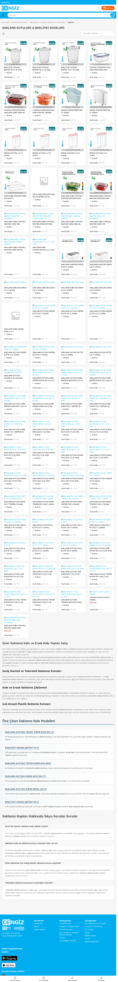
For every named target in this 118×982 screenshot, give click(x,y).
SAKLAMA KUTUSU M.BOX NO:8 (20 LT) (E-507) (43, 479)
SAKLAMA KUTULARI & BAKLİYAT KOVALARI (47, 22)
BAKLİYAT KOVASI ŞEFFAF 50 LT (22, 802)
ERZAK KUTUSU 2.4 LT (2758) (70, 154)
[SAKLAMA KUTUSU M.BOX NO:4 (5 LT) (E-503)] (43, 448)
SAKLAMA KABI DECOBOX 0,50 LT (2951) (72, 265)
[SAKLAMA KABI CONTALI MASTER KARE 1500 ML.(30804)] (72, 216)
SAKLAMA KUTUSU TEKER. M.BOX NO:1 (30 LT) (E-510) (101, 575)
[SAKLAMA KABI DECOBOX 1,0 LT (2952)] (101, 250)
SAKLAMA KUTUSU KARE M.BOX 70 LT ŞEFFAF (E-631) (14, 430)
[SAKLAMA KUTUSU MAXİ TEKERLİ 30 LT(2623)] (72, 497)
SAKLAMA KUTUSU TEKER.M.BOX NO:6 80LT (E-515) (71, 601)
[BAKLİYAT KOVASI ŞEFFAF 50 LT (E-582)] (43, 53)
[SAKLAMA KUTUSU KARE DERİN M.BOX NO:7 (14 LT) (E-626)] (15, 398)
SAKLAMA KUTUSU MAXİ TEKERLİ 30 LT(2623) (71, 503)
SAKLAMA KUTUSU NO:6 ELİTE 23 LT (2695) (71, 549)
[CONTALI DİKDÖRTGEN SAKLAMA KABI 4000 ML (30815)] (15, 96)
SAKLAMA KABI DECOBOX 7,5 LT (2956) (101, 289)
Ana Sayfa (5, 22)
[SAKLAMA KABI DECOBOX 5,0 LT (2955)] (72, 283)
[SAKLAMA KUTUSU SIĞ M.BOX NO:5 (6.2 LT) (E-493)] (15, 568)
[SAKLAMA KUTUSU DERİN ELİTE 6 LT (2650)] (15, 348)
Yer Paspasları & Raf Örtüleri (95, 923)
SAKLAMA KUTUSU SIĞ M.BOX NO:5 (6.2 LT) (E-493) (14, 575)
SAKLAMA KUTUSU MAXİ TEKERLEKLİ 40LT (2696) (43, 503)
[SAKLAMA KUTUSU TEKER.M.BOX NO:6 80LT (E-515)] (72, 594)
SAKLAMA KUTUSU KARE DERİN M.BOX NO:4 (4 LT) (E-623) (43, 379)
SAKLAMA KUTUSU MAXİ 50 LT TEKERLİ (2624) (14, 503)
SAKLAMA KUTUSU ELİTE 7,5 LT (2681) (100, 353)
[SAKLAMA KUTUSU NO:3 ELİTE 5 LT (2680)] (101, 520)
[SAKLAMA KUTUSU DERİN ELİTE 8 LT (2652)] (43, 348)
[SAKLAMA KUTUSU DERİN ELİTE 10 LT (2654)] (43, 306)
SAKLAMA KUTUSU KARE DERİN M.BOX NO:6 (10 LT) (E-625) (101, 379)
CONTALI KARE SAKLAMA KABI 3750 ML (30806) (43, 111)
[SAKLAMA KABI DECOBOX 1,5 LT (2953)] (15, 283)
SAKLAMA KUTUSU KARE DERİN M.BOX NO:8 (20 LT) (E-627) (43, 405)
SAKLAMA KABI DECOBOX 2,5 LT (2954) (43, 289)
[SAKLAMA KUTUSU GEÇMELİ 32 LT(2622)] (15, 371)
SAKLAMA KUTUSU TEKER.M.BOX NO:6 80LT (28, 763)
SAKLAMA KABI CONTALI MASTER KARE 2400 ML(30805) (15, 626)
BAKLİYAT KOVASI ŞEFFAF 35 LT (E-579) (13, 68)
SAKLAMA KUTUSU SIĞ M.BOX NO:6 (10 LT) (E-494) (42, 573)
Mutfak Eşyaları (90, 936)
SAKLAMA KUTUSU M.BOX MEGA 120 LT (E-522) (43, 430)
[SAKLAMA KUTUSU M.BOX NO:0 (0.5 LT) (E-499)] (72, 424)
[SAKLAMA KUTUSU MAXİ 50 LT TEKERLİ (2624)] (15, 497)
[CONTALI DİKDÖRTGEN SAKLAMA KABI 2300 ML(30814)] (101, 53)
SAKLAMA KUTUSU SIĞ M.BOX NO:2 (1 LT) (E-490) (101, 549)
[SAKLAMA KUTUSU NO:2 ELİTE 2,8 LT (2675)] (72, 520)
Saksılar (87, 939)
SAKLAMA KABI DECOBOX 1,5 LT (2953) (15, 289)
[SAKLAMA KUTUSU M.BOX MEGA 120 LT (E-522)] (43, 424)
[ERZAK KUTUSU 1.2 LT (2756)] (15, 139)
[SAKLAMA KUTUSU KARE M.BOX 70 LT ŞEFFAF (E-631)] (15, 424)
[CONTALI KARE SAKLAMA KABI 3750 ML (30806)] (43, 96)
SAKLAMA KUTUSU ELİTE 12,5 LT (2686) (72, 353)
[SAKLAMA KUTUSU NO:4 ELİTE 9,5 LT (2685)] (15, 544)
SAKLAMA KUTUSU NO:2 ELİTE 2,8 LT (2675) (71, 526)
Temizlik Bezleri (65, 923)
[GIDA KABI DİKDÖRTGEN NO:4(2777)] (15, 182)
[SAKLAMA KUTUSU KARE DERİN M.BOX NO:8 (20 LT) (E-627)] (43, 398)
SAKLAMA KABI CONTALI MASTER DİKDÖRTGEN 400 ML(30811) (100, 197)
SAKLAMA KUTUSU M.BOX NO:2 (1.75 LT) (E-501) (101, 430)
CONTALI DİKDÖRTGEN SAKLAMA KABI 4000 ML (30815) (14, 111)
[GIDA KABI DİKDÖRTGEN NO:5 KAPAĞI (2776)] (43, 181)
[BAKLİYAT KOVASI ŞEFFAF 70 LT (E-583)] (72, 53)
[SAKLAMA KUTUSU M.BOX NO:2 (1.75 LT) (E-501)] (101, 424)
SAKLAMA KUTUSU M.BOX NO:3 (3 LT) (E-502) (15, 454)
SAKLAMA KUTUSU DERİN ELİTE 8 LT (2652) (43, 353)
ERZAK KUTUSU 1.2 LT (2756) (13, 154)
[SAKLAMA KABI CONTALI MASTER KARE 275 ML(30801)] (101, 216)
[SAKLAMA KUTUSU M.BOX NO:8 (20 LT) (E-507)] (43, 474)
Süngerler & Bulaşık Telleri (69, 926)
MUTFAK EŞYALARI (19, 22)
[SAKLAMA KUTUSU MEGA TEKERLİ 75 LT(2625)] (15, 520)
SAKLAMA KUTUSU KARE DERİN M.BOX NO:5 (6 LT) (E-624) (72, 379)
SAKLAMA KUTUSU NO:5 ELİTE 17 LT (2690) (42, 549)
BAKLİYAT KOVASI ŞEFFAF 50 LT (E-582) (41, 68)
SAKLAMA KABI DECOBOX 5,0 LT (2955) (72, 289)
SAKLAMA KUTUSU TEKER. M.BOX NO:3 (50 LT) (29, 732)
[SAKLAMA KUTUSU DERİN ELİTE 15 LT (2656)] (72, 306)
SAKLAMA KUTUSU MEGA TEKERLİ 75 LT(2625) (15, 526)
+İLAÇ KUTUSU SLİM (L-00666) (100, 598)
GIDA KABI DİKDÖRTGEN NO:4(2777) (15, 197)
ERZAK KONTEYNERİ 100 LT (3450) (72, 111)
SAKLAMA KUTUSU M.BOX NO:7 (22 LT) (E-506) (15, 479)
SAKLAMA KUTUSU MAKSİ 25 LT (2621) (101, 479)
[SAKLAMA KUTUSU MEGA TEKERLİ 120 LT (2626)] (101, 497)
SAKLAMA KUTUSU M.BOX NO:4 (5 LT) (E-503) (43, 454)
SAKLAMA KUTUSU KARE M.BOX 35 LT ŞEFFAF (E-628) (71, 405)
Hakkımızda (38, 923)
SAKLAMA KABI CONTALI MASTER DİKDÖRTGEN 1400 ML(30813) (43, 222)
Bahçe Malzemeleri (92, 942)
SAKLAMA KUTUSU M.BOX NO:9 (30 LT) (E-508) (72, 479)
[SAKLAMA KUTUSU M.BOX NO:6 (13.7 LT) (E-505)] (101, 449)
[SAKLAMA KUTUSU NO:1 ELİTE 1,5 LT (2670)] (43, 520)
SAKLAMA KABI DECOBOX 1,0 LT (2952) (101, 265)
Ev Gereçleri (89, 929)
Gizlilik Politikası (40, 929)
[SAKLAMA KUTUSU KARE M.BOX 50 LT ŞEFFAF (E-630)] (101, 398)
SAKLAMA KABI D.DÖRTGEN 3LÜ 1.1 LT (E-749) (43, 248)
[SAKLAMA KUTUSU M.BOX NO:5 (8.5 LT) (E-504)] (72, 449)
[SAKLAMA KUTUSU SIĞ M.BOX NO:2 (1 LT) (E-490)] (101, 544)
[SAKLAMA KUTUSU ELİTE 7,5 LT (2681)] (101, 348)
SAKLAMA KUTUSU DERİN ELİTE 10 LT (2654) (43, 312)
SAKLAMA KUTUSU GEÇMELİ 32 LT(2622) (13, 376)
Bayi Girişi (110, 8)
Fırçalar (62, 938)
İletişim (36, 926)
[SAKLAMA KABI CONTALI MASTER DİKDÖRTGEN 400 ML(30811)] (101, 182)
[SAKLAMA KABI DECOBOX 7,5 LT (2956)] (101, 283)
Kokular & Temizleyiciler (94, 926)
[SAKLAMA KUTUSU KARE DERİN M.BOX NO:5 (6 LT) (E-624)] (72, 372)
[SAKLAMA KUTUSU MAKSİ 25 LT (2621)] (101, 474)
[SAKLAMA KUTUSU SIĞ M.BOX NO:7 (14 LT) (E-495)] (72, 567)
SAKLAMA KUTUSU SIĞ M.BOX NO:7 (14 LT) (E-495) (71, 573)
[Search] (112, 15)
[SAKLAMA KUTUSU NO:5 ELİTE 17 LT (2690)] (43, 544)
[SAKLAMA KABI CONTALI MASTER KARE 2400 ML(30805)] (15, 620)
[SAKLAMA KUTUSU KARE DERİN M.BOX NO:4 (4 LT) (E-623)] (43, 372)
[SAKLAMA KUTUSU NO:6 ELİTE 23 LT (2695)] (72, 544)
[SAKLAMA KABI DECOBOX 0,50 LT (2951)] (72, 250)
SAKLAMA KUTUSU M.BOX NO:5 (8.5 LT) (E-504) (72, 456)
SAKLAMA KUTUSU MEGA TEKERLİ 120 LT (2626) (100, 503)
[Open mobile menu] (3, 15)
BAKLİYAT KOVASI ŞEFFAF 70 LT (22, 747)
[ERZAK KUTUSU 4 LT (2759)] (101, 139)
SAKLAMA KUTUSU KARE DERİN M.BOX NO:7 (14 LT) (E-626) (15, 405)
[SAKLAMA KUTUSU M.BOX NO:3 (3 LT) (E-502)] (15, 448)
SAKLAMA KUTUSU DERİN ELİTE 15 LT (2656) (72, 312)
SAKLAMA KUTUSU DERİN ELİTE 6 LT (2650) (15, 353)
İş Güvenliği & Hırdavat (67, 941)
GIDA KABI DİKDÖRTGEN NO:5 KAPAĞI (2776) (43, 195)
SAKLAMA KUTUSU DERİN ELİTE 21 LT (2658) (101, 312)
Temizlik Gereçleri (65, 929)
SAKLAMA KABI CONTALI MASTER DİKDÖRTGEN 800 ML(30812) (72, 197)
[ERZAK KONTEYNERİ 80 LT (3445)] (101, 96)
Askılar (87, 933)
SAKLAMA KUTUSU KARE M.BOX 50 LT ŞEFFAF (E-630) (100, 405)
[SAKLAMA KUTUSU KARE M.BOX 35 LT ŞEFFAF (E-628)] (72, 398)
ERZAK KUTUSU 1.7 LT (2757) (41, 154)
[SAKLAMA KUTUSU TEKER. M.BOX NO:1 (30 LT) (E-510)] (101, 568)
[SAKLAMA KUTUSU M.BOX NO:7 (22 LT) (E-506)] (15, 474)
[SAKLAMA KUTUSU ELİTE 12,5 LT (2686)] (72, 348)
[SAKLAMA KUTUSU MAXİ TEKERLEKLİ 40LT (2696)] (43, 497)
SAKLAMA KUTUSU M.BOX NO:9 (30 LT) (25, 776)
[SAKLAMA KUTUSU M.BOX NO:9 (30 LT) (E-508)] (72, 474)
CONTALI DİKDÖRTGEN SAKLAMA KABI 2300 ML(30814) (100, 68)
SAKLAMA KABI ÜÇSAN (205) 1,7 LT (14, 330)
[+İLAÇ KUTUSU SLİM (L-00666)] (101, 593)
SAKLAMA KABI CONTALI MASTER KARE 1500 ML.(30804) (72, 222)
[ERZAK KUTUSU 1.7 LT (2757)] (43, 139)
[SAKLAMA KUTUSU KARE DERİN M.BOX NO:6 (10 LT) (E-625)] (101, 372)
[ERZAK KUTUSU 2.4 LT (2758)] (72, 139)
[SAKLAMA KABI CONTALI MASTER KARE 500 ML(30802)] (15, 216)
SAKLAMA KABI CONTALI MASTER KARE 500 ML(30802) (15, 222)
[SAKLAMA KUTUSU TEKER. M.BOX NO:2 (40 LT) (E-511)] (15, 594)
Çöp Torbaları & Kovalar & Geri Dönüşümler (69, 934)
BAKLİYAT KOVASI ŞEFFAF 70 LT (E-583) (70, 68)
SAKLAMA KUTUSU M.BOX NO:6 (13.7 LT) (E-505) (101, 456)
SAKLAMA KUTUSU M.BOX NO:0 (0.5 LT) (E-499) (72, 430)
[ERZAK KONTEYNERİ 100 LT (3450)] (72, 96)
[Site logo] (10, 8)
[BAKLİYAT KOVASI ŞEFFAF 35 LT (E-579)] (15, 53)
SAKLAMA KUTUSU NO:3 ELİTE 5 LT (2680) (100, 526)
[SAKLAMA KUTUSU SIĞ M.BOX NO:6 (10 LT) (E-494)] (43, 567)
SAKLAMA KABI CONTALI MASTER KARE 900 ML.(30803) (15, 248)
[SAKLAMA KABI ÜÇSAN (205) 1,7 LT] (15, 315)
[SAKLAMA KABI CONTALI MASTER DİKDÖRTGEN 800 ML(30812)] (72, 182)
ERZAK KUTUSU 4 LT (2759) (98, 154)
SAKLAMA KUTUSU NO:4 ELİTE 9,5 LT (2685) (14, 549)
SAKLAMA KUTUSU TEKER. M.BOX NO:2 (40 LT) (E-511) (15, 601)
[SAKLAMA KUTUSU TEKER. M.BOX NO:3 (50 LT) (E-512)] (43, 594)
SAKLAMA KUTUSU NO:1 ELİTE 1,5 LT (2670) (42, 526)
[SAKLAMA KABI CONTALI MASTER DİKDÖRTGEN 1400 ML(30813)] (43, 216)
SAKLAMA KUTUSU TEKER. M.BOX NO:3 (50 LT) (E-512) (43, 601)
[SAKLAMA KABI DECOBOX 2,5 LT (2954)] (43, 283)
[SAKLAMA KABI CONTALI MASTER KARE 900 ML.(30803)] (15, 241)
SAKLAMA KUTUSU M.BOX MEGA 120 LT (26, 789)
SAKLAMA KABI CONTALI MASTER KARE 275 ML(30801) (100, 222)
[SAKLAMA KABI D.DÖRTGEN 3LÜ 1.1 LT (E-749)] (43, 241)
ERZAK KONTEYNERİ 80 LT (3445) (100, 111)
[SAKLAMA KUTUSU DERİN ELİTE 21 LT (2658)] (101, 306)
